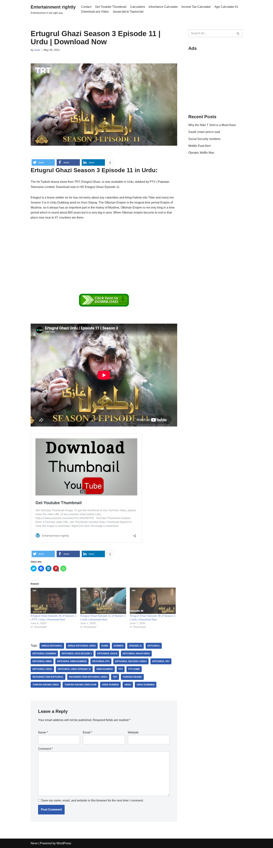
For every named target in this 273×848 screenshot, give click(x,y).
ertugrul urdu (42, 669)
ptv (120, 669)
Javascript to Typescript (128, 11)
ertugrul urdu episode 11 (74, 669)
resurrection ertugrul (48, 677)
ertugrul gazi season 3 (77, 653)
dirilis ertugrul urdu (82, 645)
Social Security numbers (204, 138)
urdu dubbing (146, 684)
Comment (45, 748)
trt (115, 677)
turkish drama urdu (45, 684)
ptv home (134, 669)
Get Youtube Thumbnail (110, 6)
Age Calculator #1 (226, 6)
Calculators (137, 6)
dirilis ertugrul (51, 645)
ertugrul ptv (101, 661)
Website (133, 732)
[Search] (238, 33)
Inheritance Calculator (163, 6)
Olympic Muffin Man (201, 152)
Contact (86, 6)
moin (37, 49)
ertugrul (153, 645)
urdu (127, 684)
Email (87, 732)
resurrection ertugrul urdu (88, 677)
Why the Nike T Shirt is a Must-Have (212, 125)
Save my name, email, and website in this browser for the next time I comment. (92, 800)
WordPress (63, 843)
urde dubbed (110, 684)
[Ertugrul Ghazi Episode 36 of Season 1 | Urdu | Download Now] (153, 601)
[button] (43, 162)
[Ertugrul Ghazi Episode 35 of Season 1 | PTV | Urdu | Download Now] (54, 601)
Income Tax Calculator (196, 6)
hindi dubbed (104, 669)
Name (43, 732)
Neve (34, 843)
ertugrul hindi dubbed (72, 661)
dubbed (119, 645)
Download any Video (95, 11)
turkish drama (132, 677)
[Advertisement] (104, 252)
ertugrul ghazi (107, 653)
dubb (104, 645)
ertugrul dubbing (44, 653)
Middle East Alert (199, 145)
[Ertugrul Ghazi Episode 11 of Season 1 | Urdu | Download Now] (103, 601)
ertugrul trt (161, 661)
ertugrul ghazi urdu (136, 653)
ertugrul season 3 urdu (131, 661)
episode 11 (135, 645)
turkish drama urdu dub (80, 684)
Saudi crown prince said (204, 131)
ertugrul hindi (42, 661)
